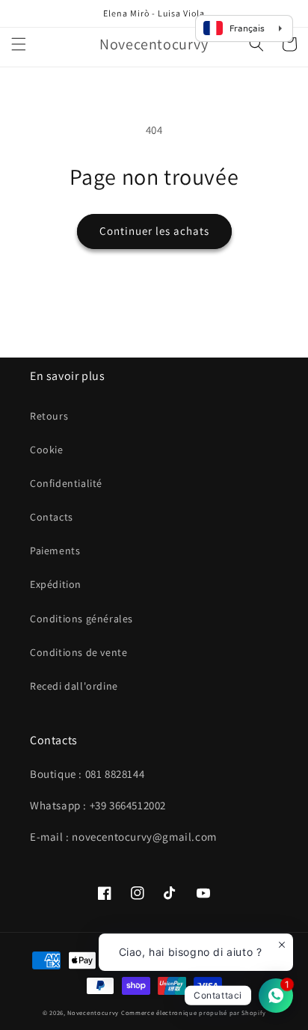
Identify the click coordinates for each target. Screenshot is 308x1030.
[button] (18, 44)
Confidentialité (66, 483)
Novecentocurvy (93, 1012)
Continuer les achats (154, 231)
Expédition (55, 584)
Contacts (51, 517)
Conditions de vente (78, 652)
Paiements (55, 550)
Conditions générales (81, 618)
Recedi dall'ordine (74, 686)
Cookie (47, 449)
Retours (49, 416)
